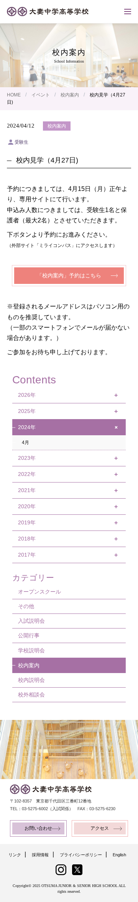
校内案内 (70, 95)
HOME (14, 95)
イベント (40, 95)
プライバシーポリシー (81, 854)
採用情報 (40, 854)
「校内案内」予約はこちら (69, 275)
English (119, 854)
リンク (14, 854)
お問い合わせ (38, 828)
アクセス (99, 828)
